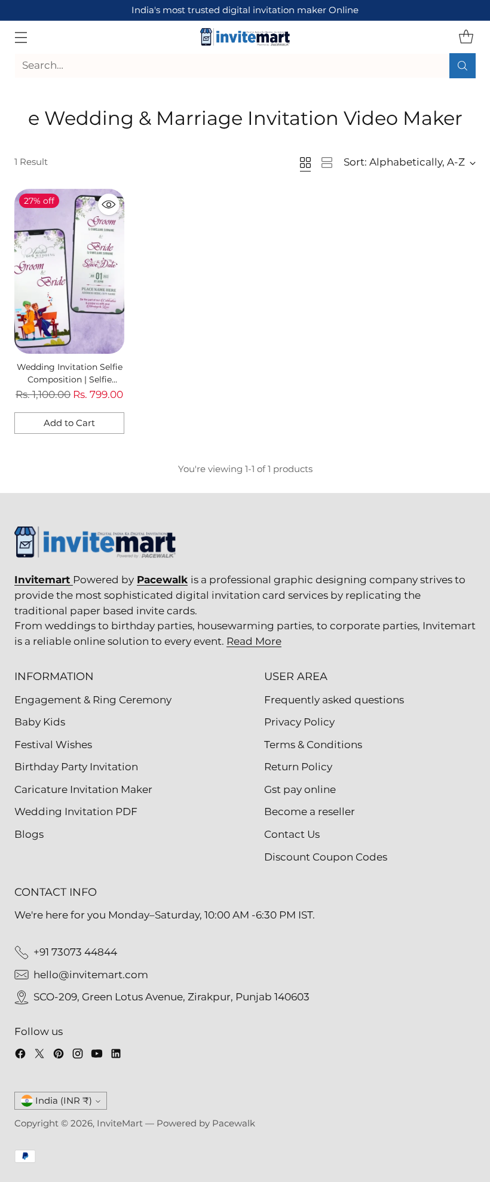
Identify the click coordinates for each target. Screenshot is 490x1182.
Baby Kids (39, 722)
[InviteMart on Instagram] (78, 1055)
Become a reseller (309, 811)
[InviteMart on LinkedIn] (116, 1055)
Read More (253, 641)
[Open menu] (20, 37)
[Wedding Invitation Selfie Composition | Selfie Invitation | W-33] (69, 271)
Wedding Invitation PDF (75, 811)
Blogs (29, 834)
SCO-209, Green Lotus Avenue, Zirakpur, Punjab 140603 (171, 997)
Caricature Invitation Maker (83, 789)
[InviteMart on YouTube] (97, 1055)
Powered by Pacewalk (206, 1123)
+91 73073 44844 (75, 952)
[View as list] (327, 162)
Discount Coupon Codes (325, 857)
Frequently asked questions (334, 700)
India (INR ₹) (63, 1100)
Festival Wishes (53, 745)
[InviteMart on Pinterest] (58, 1055)
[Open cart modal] (466, 37)
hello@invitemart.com (90, 975)
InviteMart (120, 1123)
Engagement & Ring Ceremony (93, 700)
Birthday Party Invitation (76, 767)
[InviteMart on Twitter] (39, 1055)
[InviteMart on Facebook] (20, 1055)
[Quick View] (109, 204)
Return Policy (298, 767)
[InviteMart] (245, 37)
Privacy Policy (299, 722)
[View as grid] (305, 162)
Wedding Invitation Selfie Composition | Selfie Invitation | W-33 (69, 380)
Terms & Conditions (313, 745)
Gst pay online (300, 789)
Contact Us (292, 834)
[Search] (462, 65)
